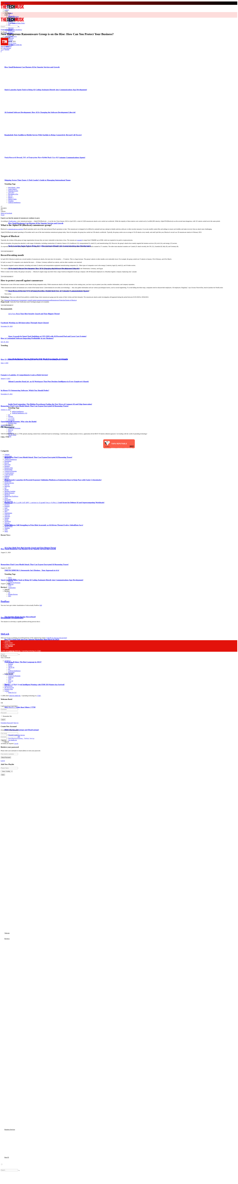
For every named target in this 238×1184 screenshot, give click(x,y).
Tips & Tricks (12, 120)
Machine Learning (9, 491)
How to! (10, 690)
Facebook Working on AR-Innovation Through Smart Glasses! (25, 323)
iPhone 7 (10, 346)
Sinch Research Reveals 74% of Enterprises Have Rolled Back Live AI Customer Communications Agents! (44, 270)
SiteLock (5, 634)
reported (79, 240)
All (9, 14)
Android (6, 454)
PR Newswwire (9, 687)
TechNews (7, 13)
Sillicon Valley (12, 352)
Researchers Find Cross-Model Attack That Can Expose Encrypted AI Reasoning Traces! (38, 739)
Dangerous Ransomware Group (13, 300)
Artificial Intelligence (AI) (19, 634)
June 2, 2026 (4, 363)
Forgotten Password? (7, 723)
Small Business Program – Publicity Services (21, 1146)
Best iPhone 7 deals (14, 313)
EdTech (6, 478)
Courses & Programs (14, 582)
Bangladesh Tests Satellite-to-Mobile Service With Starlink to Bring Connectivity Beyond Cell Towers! (43, 135)
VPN (9, 922)
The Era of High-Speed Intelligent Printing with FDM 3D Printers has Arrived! (34, 685)
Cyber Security (9, 29)
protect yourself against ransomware (33, 300)
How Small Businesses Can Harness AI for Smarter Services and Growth (32, 158)
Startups (10, 109)
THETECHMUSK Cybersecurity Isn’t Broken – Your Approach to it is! (31, 879)
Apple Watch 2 (12, 189)
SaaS (9, 93)
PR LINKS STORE (14, 1140)
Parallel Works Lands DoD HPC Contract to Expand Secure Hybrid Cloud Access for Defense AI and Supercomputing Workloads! (54, 795)
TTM (6, 11)
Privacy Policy (8, 642)
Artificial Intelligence (14, 37)
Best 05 (6, 1157)
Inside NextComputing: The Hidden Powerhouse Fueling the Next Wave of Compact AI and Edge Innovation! (50, 404)
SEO (9, 955)
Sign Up (15, 723)
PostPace (5, 601)
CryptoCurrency (9, 473)
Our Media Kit (12, 1152)
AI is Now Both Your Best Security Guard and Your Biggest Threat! (34, 314)
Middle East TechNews (15, 29)
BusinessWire (8, 469)
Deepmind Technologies (12, 617)
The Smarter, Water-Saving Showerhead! (20, 982)
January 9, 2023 (5, 378)
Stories (10, 115)
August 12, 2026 (6, 409)
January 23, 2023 (6, 425)
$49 (41, 605)
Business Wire (8, 468)
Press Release (8, 503)
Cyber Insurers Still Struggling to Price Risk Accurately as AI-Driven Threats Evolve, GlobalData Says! (43, 525)
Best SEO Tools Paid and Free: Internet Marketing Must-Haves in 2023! (31, 639)
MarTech (7, 494)
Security (10, 98)
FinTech (6, 479)
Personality (11, 657)
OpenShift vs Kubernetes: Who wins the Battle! (19, 421)
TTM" (39, 651)
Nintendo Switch (13, 324)
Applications (12, 927)
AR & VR (11, 16)
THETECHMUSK (16, 45)
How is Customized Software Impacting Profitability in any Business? (27, 338)
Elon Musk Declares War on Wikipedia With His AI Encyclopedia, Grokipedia (38, 558)
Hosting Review (13, 950)
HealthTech (7, 481)
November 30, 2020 (7, 326)
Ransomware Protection (58, 300)
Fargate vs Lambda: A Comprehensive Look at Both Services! (24, 375)
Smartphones (8, 513)
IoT (5, 488)
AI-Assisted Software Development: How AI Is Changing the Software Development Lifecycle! (40, 112)
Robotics (7, 506)
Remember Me (7, 716)
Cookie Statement (9, 644)
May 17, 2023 (5, 46)
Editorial (6, 476)
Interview (7, 486)
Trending (10, 126)
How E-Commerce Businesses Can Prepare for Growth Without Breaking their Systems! (34, 359)
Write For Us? (8, 646)
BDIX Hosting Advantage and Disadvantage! (21, 1122)
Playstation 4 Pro (13, 335)
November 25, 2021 (7, 394)
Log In (16, 743)
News (10, 894)
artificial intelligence (18, 629)
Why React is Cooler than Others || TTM (19, 707)
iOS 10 (10, 341)
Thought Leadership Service (16, 735)
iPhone (6, 489)
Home (2, 29)
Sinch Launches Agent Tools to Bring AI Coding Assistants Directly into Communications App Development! (45, 90)
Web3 (10, 132)
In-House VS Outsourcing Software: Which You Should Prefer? (25, 390)
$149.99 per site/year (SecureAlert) (56, 638)
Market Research (9, 493)
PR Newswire (8, 501)
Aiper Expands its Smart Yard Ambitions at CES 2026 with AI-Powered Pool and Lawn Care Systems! (47, 336)
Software (10, 701)
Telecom (6, 589)
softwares (11, 104)
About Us (7, 3)
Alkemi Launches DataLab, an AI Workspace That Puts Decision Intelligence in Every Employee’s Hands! (48, 381)
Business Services (9, 1129)
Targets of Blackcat (71, 300)
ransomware (47, 300)
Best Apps (7, 464)
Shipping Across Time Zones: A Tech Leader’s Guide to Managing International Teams (37, 299)
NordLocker (12, 221)
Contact (6, 10)
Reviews (7, 938)
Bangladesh (7, 461)
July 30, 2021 (5, 342)
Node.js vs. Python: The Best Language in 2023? (23, 662)
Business (7, 466)
